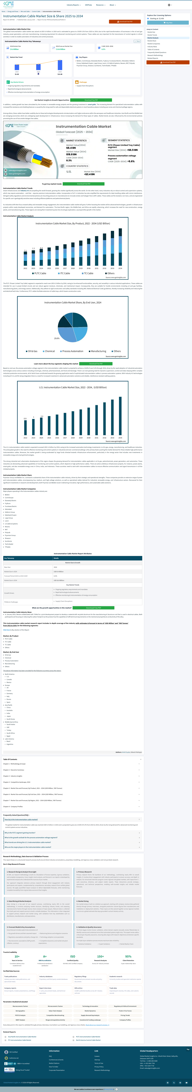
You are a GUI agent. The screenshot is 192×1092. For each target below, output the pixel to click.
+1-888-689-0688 (151, 1061)
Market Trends (152, 35)
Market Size (151, 32)
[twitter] (174, 1083)
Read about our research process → (97, 1025)
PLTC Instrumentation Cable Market (88, 1037)
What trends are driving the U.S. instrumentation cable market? (28, 842)
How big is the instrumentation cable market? (21, 819)
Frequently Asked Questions (157, 52)
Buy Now (169, 23)
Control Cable (36, 11)
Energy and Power (13, 11)
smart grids (92, 104)
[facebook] (180, 1083)
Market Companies (154, 44)
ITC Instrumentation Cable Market (19, 1040)
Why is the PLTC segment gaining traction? (20, 833)
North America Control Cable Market (88, 1040)
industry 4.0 (25, 191)
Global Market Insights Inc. (12, 1082)
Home (3, 11)
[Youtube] (186, 1083)
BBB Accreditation (45, 960)
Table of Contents (153, 49)
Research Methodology (155, 55)
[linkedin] (168, 1083)
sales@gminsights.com (152, 1068)
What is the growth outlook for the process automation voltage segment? (31, 837)
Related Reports (153, 58)
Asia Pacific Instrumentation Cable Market (22, 1037)
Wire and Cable (25, 11)
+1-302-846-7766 (149, 1063)
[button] (140, 759)
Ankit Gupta (126, 752)
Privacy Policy (108, 1089)
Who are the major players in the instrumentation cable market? (28, 847)
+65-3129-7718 (149, 1066)
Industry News (152, 47)
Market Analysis (153, 38)
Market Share (152, 41)
